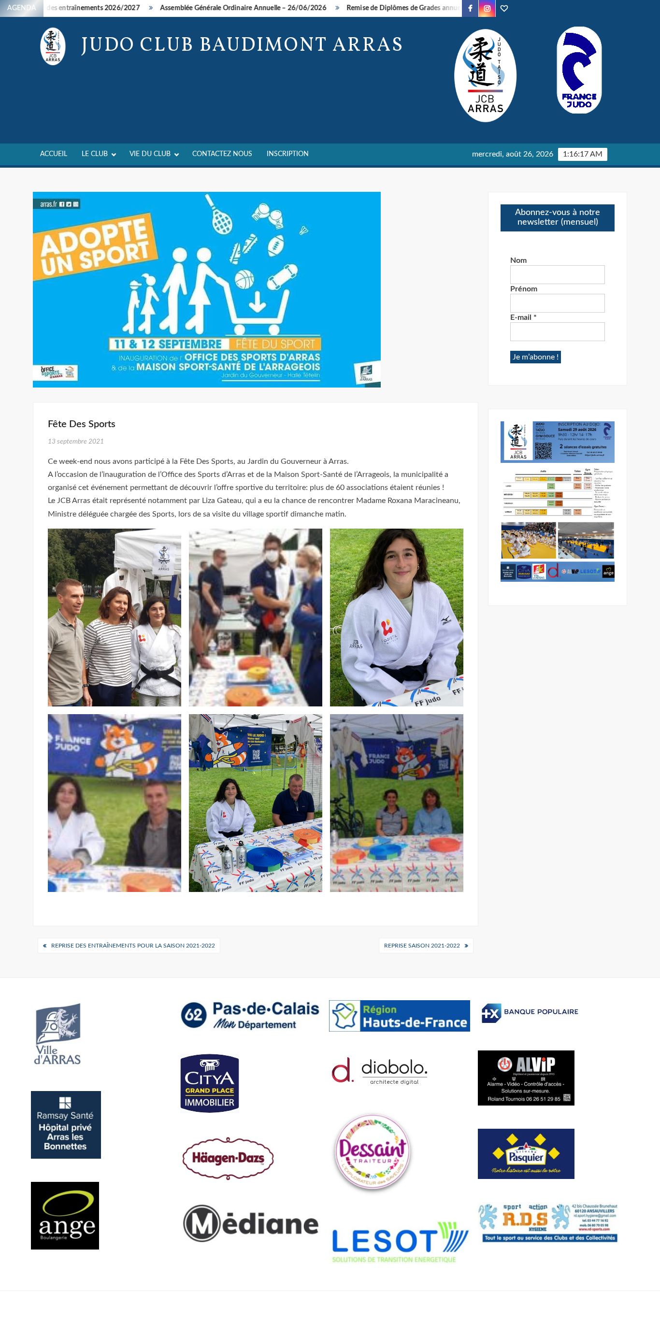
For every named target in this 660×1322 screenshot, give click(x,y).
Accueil (53, 154)
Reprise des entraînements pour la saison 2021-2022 (133, 945)
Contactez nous (222, 154)
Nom (518, 260)
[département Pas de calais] (250, 1015)
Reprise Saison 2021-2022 (422, 945)
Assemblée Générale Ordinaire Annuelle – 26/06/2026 (212, 8)
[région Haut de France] (399, 1016)
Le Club (95, 154)
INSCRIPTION (288, 154)
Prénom (523, 289)
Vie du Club (150, 154)
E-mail (523, 317)
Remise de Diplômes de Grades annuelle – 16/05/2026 (399, 8)
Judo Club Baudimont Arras (242, 45)
